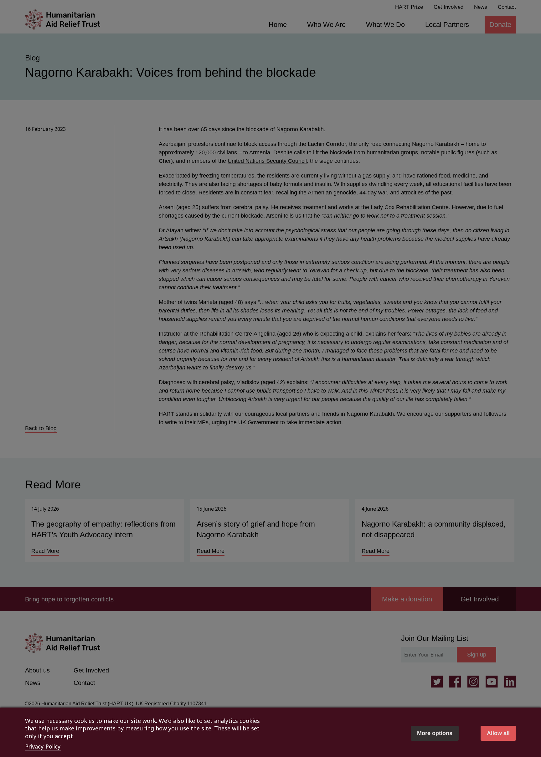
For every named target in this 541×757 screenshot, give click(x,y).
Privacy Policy (43, 746)
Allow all (498, 733)
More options (434, 733)
